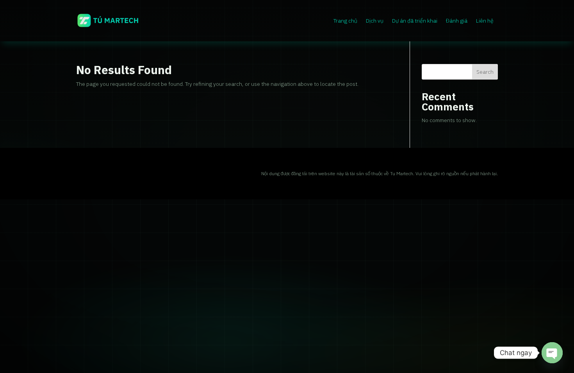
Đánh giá (456, 20)
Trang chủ (345, 20)
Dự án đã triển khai (414, 20)
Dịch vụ (374, 20)
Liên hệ (485, 20)
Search (485, 71)
